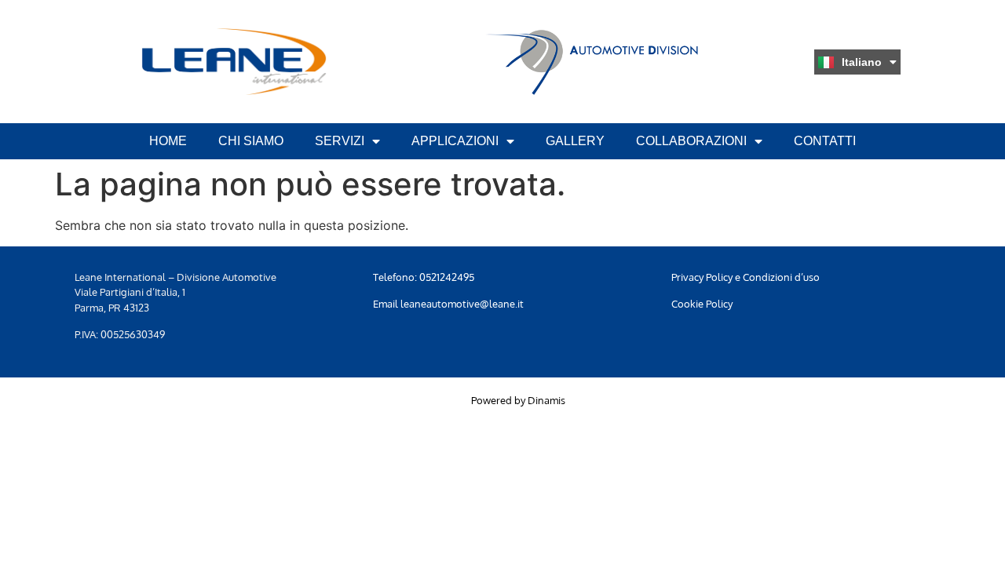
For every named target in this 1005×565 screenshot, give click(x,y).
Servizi (339, 141)
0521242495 (446, 277)
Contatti (825, 141)
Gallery (575, 141)
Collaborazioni (691, 141)
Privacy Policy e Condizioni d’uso (745, 277)
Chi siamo (250, 141)
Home (168, 141)
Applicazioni (455, 141)
